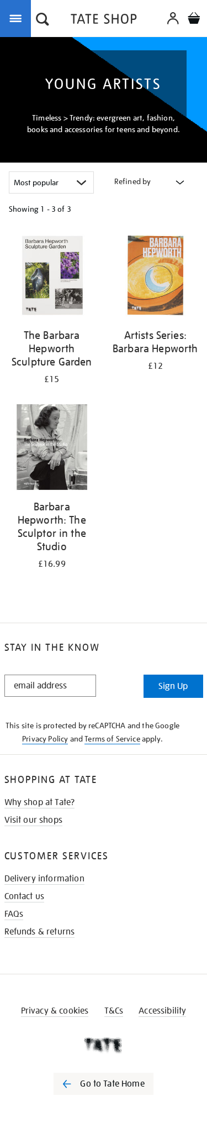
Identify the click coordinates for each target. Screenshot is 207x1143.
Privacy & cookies (55, 1010)
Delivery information (44, 878)
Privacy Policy (45, 739)
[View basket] (193, 20)
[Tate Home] (103, 1045)
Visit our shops (33, 820)
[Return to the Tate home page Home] (104, 21)
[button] (42, 20)
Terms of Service (112, 739)
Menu (17, 17)
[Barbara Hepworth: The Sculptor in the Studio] (51, 449)
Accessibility (162, 1010)
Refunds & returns (39, 931)
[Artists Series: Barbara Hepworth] (155, 277)
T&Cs (114, 1010)
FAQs (14, 914)
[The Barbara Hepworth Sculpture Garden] (51, 277)
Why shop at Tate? (39, 802)
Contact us (24, 896)
